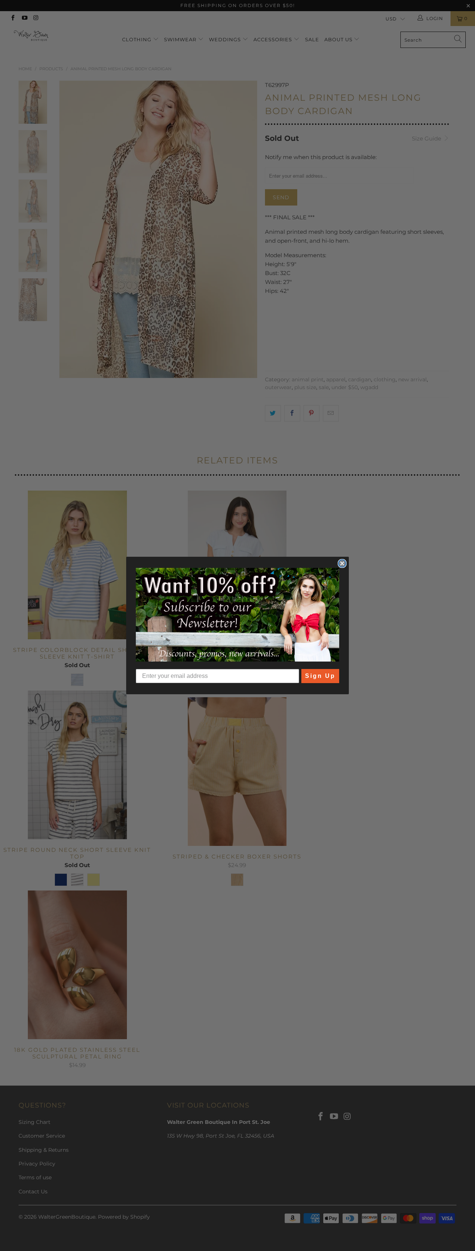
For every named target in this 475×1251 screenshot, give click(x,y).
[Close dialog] (342, 563)
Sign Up (320, 676)
